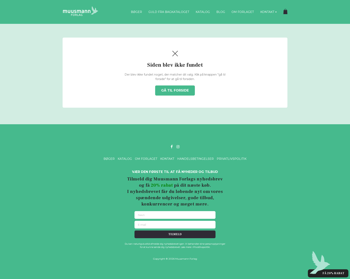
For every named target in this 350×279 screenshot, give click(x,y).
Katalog (203, 12)
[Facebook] (172, 146)
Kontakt (267, 12)
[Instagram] (177, 146)
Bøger (136, 12)
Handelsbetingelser (195, 159)
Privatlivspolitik (231, 159)
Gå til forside (175, 90)
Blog (220, 12)
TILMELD (175, 234)
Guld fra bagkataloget (168, 12)
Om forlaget (243, 12)
